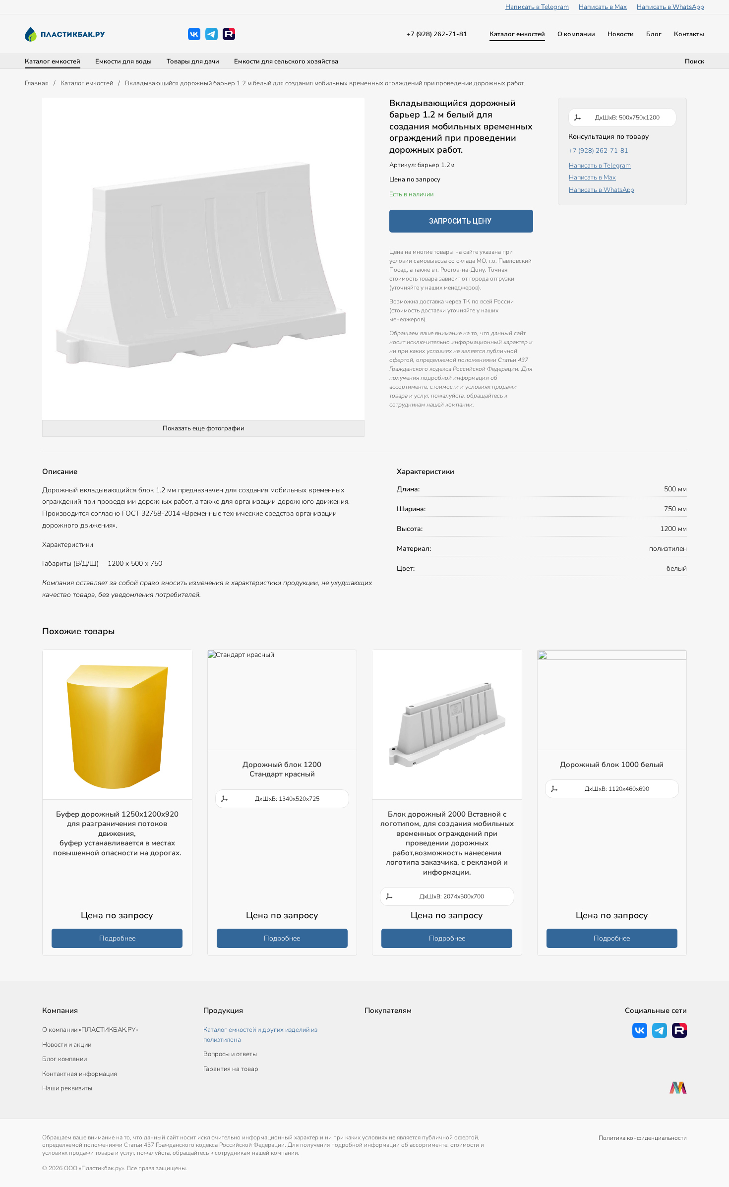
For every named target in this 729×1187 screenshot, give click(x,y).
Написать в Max (603, 6)
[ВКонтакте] (194, 34)
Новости (621, 34)
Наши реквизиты (67, 1088)
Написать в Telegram (537, 6)
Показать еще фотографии (203, 428)
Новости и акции (66, 1044)
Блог (654, 34)
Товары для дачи (193, 61)
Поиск (694, 61)
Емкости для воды (123, 61)
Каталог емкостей (517, 34)
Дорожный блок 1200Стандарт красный (282, 769)
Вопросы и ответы (230, 1054)
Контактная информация (79, 1073)
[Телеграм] (211, 34)
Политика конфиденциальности (643, 1138)
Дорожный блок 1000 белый (612, 765)
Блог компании (64, 1059)
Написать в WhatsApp (670, 6)
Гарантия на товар (230, 1069)
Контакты (689, 34)
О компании (576, 34)
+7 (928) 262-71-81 (437, 34)
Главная (37, 83)
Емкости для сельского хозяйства (286, 61)
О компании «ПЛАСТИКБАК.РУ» (90, 1029)
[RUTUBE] (229, 34)
